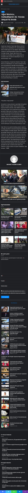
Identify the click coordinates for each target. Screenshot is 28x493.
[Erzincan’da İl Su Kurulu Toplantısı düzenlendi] (5, 375)
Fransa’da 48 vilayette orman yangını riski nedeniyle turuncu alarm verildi (17, 406)
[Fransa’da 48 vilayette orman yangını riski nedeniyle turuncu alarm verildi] (5, 406)
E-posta (3, 280)
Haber (8, 9)
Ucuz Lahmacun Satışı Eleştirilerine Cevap (15, 368)
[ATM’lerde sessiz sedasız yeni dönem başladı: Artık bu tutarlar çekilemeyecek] (5, 345)
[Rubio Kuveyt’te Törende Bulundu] (5, 418)
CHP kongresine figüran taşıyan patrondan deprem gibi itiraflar (7, 231)
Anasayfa (4, 9)
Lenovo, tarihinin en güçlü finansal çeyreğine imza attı (17, 314)
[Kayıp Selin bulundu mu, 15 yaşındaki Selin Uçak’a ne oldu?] (5, 87)
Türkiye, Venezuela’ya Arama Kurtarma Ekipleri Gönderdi (15, 1)
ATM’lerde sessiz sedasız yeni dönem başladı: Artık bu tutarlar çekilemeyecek (18, 345)
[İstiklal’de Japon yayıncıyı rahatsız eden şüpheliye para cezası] (7, 239)
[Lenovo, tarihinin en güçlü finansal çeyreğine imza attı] (5, 315)
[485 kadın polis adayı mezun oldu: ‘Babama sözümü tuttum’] (21, 239)
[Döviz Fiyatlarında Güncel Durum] (5, 412)
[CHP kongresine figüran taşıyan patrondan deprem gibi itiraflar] (7, 224)
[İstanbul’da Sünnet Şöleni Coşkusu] (5, 425)
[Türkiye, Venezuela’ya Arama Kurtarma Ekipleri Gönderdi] (5, 93)
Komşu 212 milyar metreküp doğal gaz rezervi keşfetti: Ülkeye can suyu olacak (18, 327)
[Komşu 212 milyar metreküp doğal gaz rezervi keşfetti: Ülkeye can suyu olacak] (5, 327)
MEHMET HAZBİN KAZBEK (8, 22)
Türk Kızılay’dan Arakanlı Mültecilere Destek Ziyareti (21, 231)
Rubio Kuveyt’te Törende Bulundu (18, 417)
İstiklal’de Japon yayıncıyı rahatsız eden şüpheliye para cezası (7, 246)
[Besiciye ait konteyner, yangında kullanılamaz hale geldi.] (5, 381)
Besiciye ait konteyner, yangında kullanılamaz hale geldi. (18, 380)
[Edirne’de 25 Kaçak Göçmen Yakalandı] (5, 387)
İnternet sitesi (4, 285)
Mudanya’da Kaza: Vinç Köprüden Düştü (7, 217)
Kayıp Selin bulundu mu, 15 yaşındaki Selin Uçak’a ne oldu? (17, 308)
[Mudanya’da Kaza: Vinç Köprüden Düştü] (7, 211)
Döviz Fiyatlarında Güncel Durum (18, 411)
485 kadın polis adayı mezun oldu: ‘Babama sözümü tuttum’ (20, 246)
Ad (2, 275)
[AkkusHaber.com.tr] (14, 4)
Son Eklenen (14, 303)
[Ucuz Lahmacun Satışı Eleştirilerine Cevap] (5, 369)
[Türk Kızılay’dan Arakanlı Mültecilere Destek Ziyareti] (21, 224)
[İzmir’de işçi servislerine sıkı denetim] (21, 211)
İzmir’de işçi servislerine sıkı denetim (20, 217)
